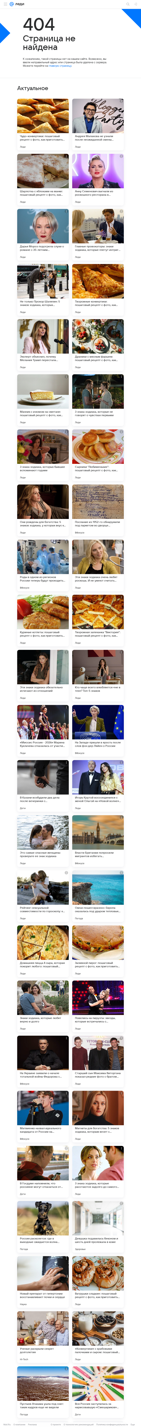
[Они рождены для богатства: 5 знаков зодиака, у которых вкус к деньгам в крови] (43, 510)
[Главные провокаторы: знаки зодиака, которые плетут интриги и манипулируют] (98, 235)
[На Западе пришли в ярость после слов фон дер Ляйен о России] (98, 731)
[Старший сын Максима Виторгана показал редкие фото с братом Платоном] (98, 1061)
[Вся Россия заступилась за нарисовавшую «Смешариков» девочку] (98, 1392)
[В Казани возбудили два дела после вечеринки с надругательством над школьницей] (43, 786)
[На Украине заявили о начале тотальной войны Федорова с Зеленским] (43, 1061)
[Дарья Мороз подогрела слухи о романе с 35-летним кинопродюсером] (43, 235)
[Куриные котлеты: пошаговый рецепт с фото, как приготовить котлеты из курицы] (43, 620)
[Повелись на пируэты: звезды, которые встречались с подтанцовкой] (98, 1006)
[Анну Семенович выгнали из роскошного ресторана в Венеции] (98, 179)
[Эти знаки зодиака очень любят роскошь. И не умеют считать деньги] (98, 565)
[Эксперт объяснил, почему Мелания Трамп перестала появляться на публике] (43, 345)
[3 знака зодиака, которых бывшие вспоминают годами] (43, 455)
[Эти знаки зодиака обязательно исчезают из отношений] (43, 676)
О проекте (56, 1424)
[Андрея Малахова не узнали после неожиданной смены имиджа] (98, 124)
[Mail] (12, 4)
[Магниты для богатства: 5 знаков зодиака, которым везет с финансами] (98, 1116)
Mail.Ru (7, 1424)
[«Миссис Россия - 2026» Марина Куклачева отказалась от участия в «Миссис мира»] (43, 731)
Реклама (32, 1424)
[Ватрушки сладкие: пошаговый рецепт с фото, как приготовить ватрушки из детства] (98, 1282)
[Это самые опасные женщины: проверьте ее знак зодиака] (43, 841)
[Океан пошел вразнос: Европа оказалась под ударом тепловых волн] (98, 896)
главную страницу (60, 65)
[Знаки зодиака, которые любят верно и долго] (43, 1006)
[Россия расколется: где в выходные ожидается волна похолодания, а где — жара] (43, 1227)
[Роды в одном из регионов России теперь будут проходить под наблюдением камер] (43, 565)
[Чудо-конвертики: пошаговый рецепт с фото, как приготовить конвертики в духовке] (43, 124)
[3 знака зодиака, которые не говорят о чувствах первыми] (98, 400)
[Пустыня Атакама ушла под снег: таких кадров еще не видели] (43, 1392)
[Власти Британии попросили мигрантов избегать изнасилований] (98, 841)
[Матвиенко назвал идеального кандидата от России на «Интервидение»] (43, 1116)
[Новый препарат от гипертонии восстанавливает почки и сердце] (43, 1282)
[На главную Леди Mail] (19, 4)
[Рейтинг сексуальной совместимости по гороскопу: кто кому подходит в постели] (43, 896)
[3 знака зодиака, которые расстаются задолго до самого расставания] (98, 1172)
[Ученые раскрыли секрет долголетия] (43, 1337)
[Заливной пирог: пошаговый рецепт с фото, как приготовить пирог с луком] (98, 951)
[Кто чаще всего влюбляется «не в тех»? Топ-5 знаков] (98, 676)
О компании (19, 1424)
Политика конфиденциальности (112, 1424)
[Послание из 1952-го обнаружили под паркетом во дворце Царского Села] (98, 510)
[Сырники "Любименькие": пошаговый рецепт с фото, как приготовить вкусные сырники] (98, 455)
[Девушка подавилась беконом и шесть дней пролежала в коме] (98, 1227)
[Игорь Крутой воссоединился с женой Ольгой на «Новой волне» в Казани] (98, 786)
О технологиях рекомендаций (79, 1424)
